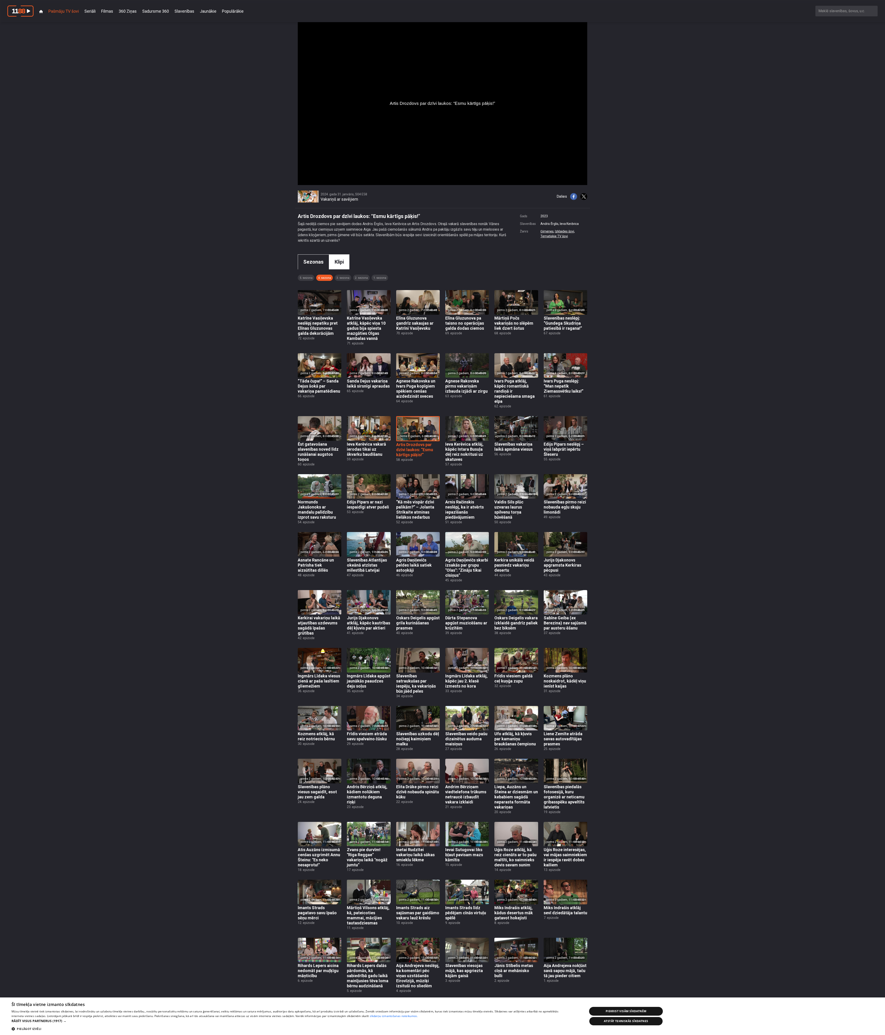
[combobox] (846, 11)
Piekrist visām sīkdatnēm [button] (626, 1011)
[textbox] (846, 11)
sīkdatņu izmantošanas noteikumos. (394, 1016)
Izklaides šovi (564, 231)
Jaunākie (208, 11)
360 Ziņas (128, 11)
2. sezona (361, 277)
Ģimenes (547, 231)
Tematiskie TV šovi (554, 236)
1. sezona (379, 277)
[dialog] (442, 1016)
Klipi (339, 262)
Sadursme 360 (155, 11)
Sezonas (313, 262)
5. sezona (306, 277)
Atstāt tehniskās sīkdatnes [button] (626, 1021)
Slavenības (184, 11)
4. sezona (324, 277)
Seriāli (90, 11)
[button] (291, 1020)
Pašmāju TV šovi (63, 11)
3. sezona (342, 277)
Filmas (107, 11)
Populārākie (233, 11)
